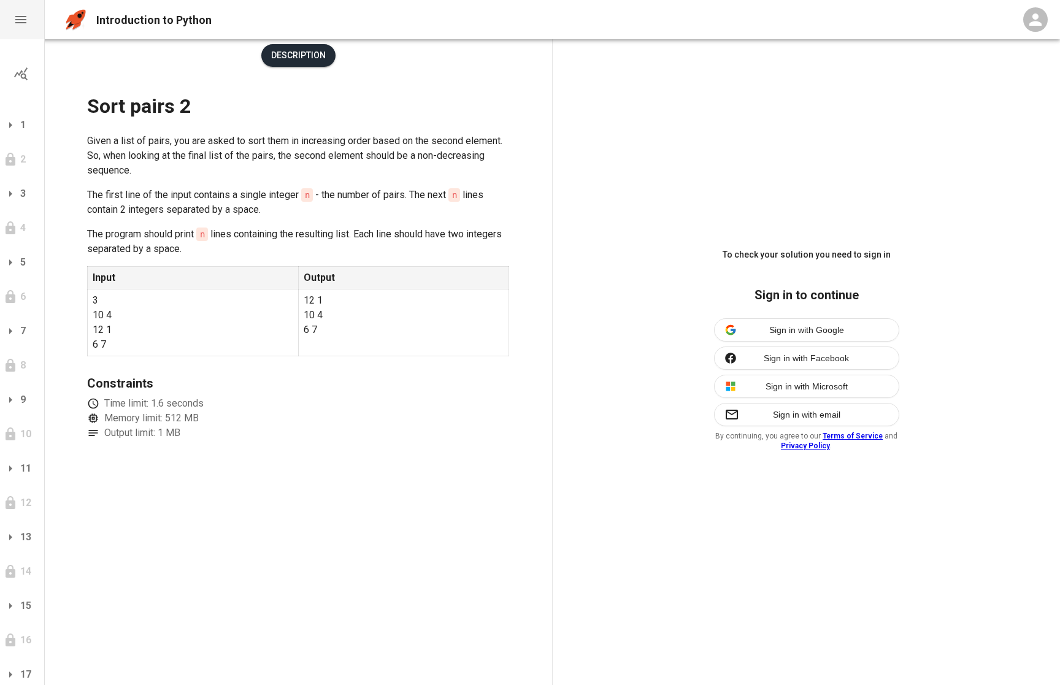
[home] (75, 20)
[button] (22, 19)
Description (298, 55)
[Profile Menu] (1035, 19)
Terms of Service (853, 436)
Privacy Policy (805, 446)
